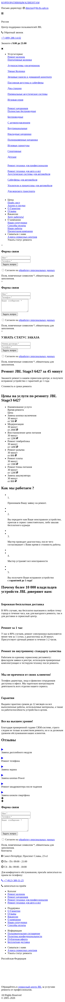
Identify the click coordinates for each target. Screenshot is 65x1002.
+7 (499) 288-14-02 (11, 38)
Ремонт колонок (16, 57)
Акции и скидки (16, 205)
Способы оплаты (17, 225)
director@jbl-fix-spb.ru (37, 8)
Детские (12, 157)
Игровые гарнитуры (19, 145)
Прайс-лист (14, 202)
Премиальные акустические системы (27, 94)
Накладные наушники (19, 134)
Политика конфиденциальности (25, 936)
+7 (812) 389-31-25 (13, 880)
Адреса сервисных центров (22, 237)
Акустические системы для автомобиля (29, 174)
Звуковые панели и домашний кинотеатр (30, 77)
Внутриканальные (17, 128)
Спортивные (14, 151)
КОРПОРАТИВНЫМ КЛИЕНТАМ (20, 2)
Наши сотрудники (17, 222)
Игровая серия (15, 99)
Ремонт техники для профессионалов (28, 165)
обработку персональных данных (37, 270)
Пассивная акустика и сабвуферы (26, 82)
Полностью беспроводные (22, 111)
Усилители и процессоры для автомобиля (30, 185)
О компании (14, 919)
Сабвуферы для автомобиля (22, 179)
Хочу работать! (16, 217)
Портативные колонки (20, 59)
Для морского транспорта (21, 191)
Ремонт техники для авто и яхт (24, 171)
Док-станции (15, 88)
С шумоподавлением (19, 122)
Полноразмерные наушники (23, 139)
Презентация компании (20, 231)
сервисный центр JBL (30, 986)
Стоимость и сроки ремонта (16, 386)
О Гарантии (14, 208)
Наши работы (15, 228)
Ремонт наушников (18, 108)
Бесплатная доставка (19, 942)
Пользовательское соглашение (24, 933)
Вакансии (13, 916)
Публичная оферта (18, 939)
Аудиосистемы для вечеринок (24, 65)
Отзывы (12, 211)
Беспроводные (15, 117)
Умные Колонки (16, 71)
